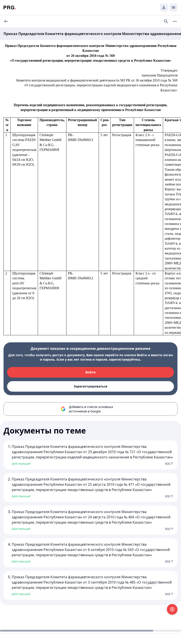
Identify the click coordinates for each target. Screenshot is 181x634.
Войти (90, 372)
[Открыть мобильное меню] (173, 7)
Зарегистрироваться (90, 386)
